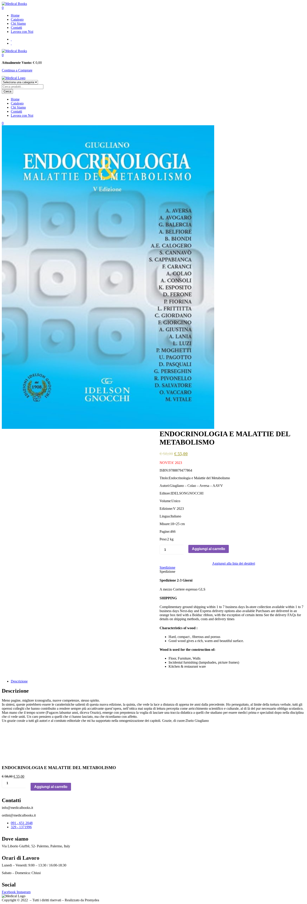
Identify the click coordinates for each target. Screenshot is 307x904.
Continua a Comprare (17, 70)
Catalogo (17, 19)
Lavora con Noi (22, 32)
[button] (3, 55)
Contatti (16, 27)
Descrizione (19, 681)
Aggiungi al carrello (208, 549)
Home (15, 15)
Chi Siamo (18, 23)
